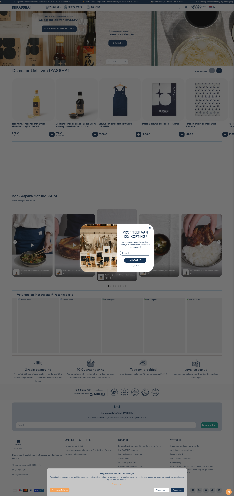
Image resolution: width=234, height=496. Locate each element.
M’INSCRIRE (135, 260)
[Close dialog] (150, 228)
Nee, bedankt (135, 266)
